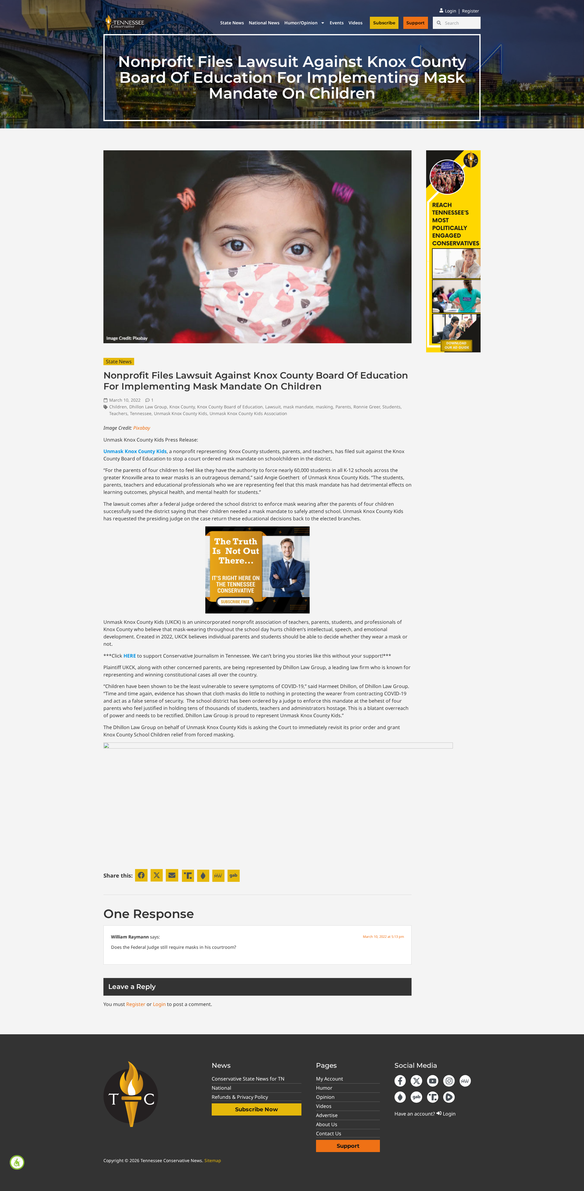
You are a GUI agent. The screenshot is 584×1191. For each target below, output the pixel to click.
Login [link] (159, 1004)
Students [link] (391, 407)
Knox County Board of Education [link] (230, 407)
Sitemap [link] (212, 1160)
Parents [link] (343, 407)
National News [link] (264, 23)
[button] (141, 875)
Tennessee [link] (140, 413)
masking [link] (324, 407)
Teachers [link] (118, 413)
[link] (17, 1162)
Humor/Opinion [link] (301, 23)
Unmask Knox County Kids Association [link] (248, 413)
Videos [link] (356, 23)
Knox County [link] (182, 407)
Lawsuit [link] (273, 407)
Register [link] (135, 1004)
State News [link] (232, 23)
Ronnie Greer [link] (366, 407)
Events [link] (337, 23)
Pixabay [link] (141, 427)
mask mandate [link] (298, 407)
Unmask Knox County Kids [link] (180, 413)
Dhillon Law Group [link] (148, 407)
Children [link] (118, 407)
